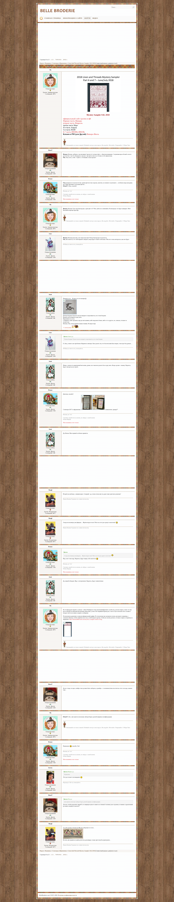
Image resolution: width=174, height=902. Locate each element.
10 (59, 59)
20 (64, 59)
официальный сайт (71, 119)
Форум (42, 63)
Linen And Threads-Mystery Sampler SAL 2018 (81, 63)
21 (65, 59)
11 (60, 59)
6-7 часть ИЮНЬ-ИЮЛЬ (74, 132)
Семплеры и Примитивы (59, 63)
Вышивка (48, 63)
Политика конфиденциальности (67, 895)
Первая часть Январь (72, 121)
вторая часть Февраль (73, 123)
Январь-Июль (93, 134)
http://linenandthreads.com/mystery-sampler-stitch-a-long (85, 619)
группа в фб (85, 119)
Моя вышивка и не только (71, 199)
